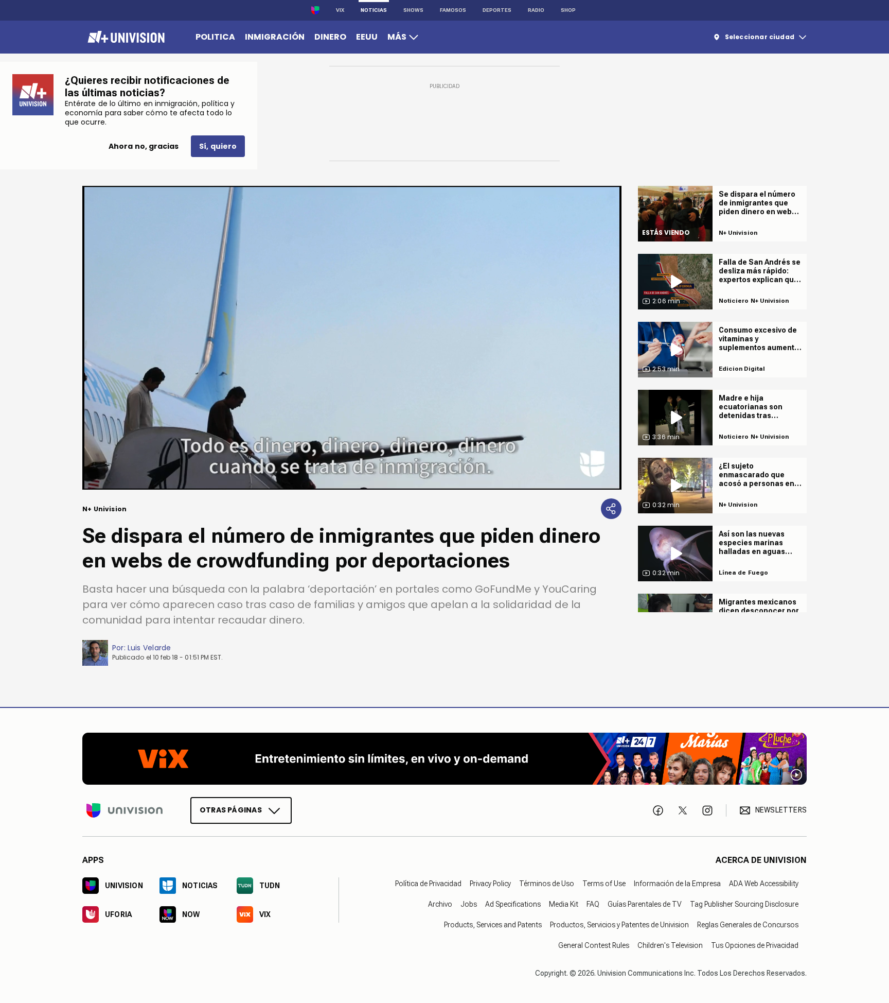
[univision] (124, 37)
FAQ (592, 904)
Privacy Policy (490, 883)
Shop (568, 10)
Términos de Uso (546, 883)
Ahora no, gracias (144, 146)
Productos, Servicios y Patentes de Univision (619, 924)
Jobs (468, 904)
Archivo (440, 904)
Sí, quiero (218, 146)
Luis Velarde (149, 647)
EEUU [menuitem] (367, 37)
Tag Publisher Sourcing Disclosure (744, 904)
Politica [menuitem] (215, 37)
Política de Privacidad (428, 883)
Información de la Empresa (677, 883)
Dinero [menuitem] (330, 37)
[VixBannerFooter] (444, 759)
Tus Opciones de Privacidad (754, 945)
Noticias (374, 10)
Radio (536, 10)
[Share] (611, 508)
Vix (340, 10)
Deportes (497, 10)
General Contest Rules (593, 945)
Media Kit (563, 904)
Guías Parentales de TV (645, 904)
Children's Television (670, 945)
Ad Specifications (513, 904)
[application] (351, 338)
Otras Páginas (231, 809)
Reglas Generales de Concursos (747, 924)
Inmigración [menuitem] (275, 37)
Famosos (453, 10)
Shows (413, 10)
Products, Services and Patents (493, 924)
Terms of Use (604, 883)
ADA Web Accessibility (763, 883)
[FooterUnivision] (124, 810)
